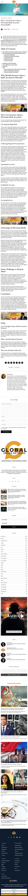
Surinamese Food (4, 578)
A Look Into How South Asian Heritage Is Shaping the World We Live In (16, 644)
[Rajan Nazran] (3, 660)
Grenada (3, 862)
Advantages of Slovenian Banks (9, 63)
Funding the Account (8, 59)
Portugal (3, 866)
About (3, 845)
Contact (3, 855)
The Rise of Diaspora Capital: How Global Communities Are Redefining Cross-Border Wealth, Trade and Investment (16, 496)
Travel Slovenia (3, 584)
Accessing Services (8, 60)
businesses (3, 90)
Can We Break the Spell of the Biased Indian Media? (16, 659)
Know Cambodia (4, 553)
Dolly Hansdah (9, 642)
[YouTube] (20, 837)
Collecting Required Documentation (11, 56)
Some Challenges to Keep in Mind (10, 64)
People (2, 564)
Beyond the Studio (18, 847)
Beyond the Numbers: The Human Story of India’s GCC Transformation (12, 792)
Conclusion (5, 66)
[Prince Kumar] (3, 655)
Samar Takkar (7, 29)
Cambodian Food (4, 540)
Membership (4, 849)
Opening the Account (8, 57)
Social (2, 573)
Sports (2, 576)
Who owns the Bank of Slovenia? (11, 72)
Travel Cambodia (4, 582)
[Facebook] (6, 363)
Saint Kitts (4, 868)
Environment (3, 545)
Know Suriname (4, 558)
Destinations (17, 870)
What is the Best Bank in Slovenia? (11, 70)
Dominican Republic (6, 860)
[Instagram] (15, 481)
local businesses (4, 245)
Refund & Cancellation (6, 878)
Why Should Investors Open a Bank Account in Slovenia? (15, 51)
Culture (2, 542)
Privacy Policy (4, 876)
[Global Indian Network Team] (3, 649)
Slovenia (17, 367)
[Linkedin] (14, 363)
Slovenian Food (3, 571)
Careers (3, 851)
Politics (2, 569)
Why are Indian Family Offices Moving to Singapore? (11, 764)
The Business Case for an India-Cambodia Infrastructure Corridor (17, 655)
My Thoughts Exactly (19, 849)
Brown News (4, 18)
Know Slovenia (3, 556)
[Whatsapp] (17, 363)
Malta (3, 864)
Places (2, 567)
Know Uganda (3, 560)
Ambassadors (4, 847)
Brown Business (18, 845)
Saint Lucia (4, 870)
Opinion (2, 562)
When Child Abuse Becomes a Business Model (10, 737)
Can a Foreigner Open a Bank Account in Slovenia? (15, 69)
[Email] (22, 363)
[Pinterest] (11, 363)
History (2, 551)
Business (10, 18)
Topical (16, 851)
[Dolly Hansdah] (3, 644)
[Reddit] (19, 363)
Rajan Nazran (9, 658)
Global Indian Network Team (11, 647)
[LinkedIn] (18, 481)
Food (2, 547)
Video (2, 593)
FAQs (4, 67)
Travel (2, 580)
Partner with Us (5, 853)
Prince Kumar (9, 653)
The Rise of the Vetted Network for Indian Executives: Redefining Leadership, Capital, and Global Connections (17, 508)
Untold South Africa (19, 853)
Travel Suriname (4, 587)
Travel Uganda (3, 589)
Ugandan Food (3, 591)
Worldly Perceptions (19, 855)
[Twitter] (9, 363)
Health (2, 549)
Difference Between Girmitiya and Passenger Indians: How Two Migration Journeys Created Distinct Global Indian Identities (17, 490)
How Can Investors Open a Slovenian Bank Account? (14, 53)
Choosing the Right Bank (9, 54)
